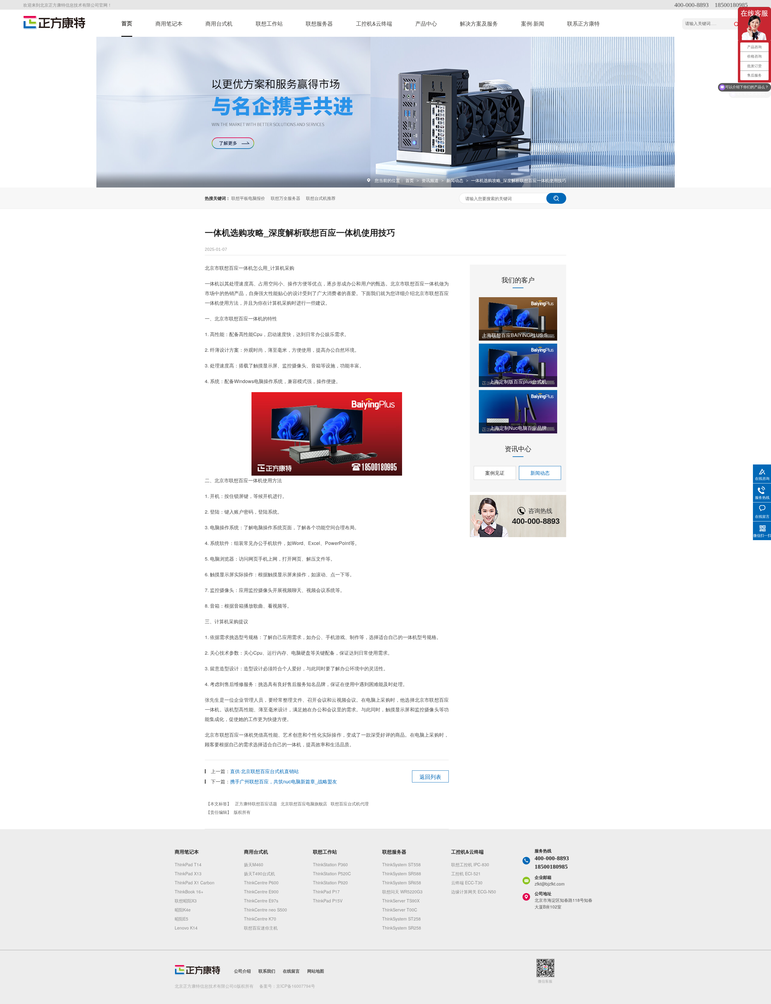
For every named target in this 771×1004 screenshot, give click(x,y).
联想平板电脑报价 (248, 198)
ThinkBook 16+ (189, 892)
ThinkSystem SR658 (401, 883)
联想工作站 (269, 23)
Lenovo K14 (186, 928)
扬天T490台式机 (259, 873)
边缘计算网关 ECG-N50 (473, 892)
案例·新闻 (532, 23)
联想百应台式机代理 (350, 804)
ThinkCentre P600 (261, 883)
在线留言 (291, 971)
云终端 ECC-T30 (466, 883)
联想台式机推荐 (321, 198)
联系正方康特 (583, 23)
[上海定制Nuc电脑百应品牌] (518, 411)
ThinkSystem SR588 (401, 873)
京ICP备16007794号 (295, 986)
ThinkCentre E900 (261, 892)
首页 (126, 23)
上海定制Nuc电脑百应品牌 (518, 427)
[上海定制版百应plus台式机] (518, 365)
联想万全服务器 (285, 198)
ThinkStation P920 (330, 883)
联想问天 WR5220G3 (402, 892)
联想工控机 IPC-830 (470, 864)
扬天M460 (253, 864)
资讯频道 (431, 180)
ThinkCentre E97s (261, 901)
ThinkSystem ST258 (401, 919)
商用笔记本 (169, 23)
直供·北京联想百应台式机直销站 (264, 771)
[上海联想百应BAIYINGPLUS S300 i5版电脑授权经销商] (518, 319)
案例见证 (494, 472)
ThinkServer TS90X (401, 901)
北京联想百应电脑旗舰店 (304, 804)
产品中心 (426, 23)
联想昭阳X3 (186, 901)
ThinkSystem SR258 (401, 928)
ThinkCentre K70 (260, 919)
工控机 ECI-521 (466, 873)
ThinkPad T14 (188, 864)
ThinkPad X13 (188, 873)
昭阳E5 (181, 919)
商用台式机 (219, 23)
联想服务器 (319, 23)
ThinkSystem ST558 (401, 864)
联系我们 (266, 971)
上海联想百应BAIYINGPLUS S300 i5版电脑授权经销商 (518, 335)
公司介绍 (242, 971)
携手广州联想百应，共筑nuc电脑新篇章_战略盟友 (283, 781)
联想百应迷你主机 (261, 928)
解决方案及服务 (479, 23)
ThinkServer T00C (399, 910)
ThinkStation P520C (332, 873)
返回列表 (430, 776)
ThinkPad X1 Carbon (194, 883)
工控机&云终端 (374, 23)
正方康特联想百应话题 (256, 804)
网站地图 (315, 971)
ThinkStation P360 (330, 864)
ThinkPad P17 (326, 892)
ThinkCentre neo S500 (265, 910)
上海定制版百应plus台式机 (518, 381)
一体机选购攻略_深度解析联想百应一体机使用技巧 (518, 180)
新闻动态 (455, 180)
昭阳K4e (183, 910)
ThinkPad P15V (327, 901)
